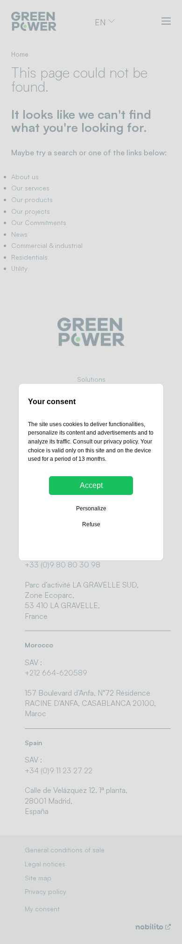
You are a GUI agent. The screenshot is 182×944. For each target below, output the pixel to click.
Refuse (91, 524)
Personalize (91, 508)
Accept (91, 485)
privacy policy (121, 441)
